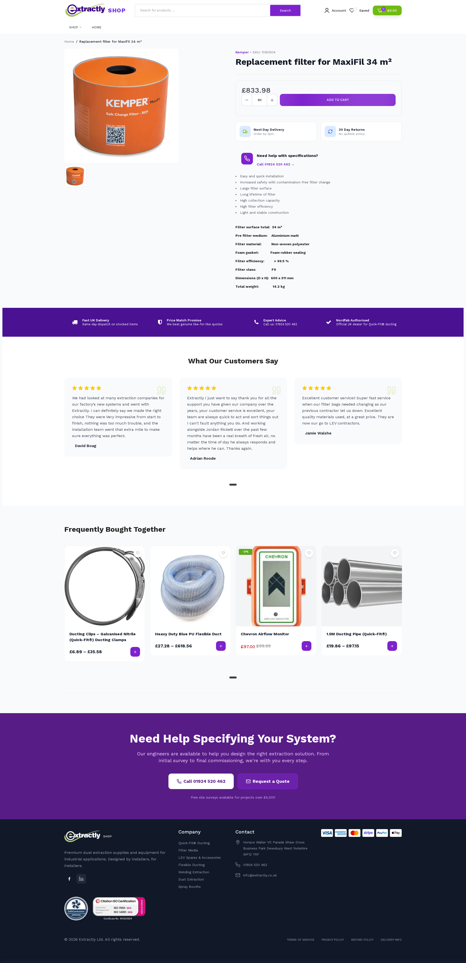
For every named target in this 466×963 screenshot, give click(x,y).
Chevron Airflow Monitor (265, 634)
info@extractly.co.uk (260, 875)
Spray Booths (189, 887)
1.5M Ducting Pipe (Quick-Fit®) (356, 634)
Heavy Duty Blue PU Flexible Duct (188, 634)
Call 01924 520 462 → (276, 164)
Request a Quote (271, 781)
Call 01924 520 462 (204, 781)
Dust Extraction (191, 879)
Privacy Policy (333, 939)
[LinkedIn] (81, 879)
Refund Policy (362, 939)
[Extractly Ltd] (85, 10)
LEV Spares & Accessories (199, 857)
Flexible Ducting (191, 865)
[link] (137, 553)
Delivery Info (391, 939)
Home (69, 41)
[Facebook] (69, 879)
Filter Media (188, 850)
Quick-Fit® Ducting (194, 843)
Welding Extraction (193, 872)
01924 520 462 (255, 865)
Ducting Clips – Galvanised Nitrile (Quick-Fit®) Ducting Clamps (102, 637)
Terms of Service (300, 939)
